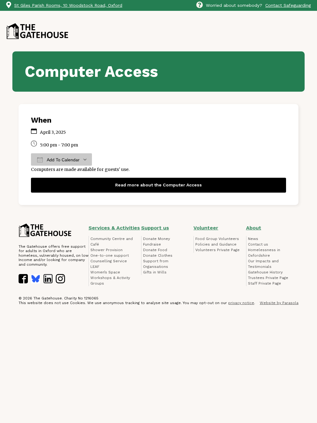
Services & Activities (114, 228)
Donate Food (155, 250)
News (253, 239)
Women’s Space (105, 272)
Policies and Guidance (216, 244)
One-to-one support (109, 255)
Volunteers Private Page (217, 250)
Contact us (258, 244)
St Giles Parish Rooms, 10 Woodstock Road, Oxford (68, 5)
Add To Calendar (63, 159)
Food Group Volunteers (217, 239)
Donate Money (156, 239)
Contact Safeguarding (288, 5)
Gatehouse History (265, 272)
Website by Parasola (279, 303)
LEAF (94, 266)
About (253, 228)
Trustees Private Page (268, 278)
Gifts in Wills (155, 272)
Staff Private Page (264, 283)
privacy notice (241, 303)
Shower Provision (106, 250)
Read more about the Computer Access (158, 184)
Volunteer (205, 228)
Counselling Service (108, 261)
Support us (155, 228)
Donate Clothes (157, 255)
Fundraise (152, 244)
